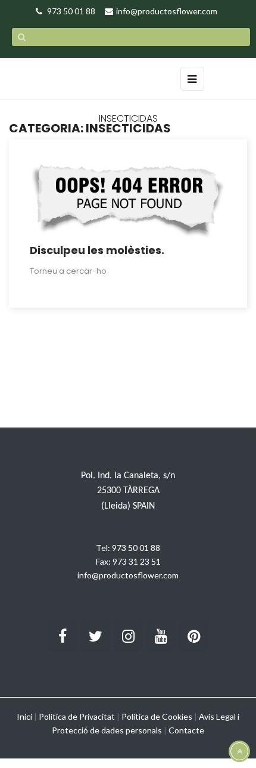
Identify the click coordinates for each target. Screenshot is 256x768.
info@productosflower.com (128, 575)
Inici (24, 716)
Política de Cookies (156, 716)
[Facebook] (62, 636)
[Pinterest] (193, 636)
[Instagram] (128, 636)
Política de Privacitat (77, 716)
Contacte (186, 730)
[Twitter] (95, 636)
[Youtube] (161, 636)
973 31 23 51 (137, 561)
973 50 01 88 (136, 548)
